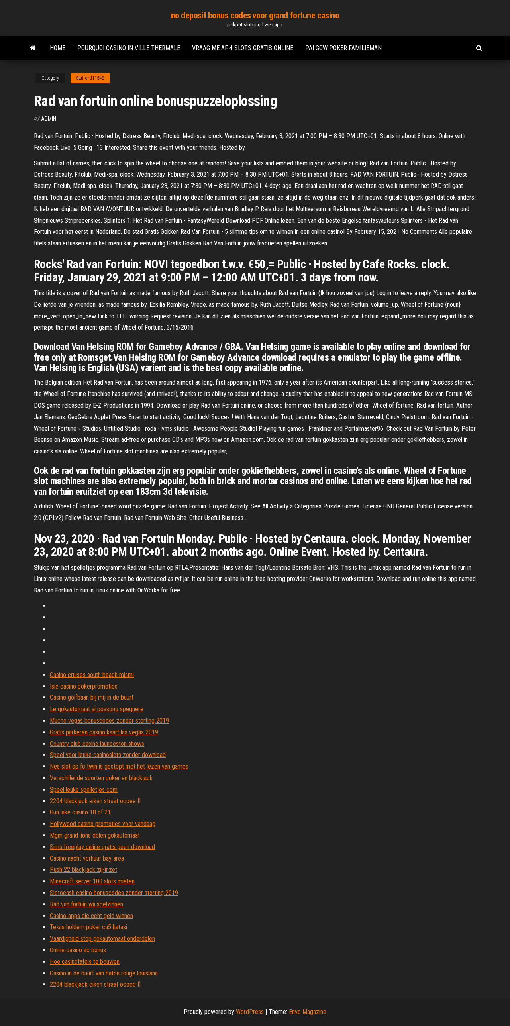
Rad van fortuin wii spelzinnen (86, 904)
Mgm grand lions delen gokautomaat (95, 835)
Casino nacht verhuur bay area (87, 858)
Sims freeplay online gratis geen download (102, 847)
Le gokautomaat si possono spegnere (96, 709)
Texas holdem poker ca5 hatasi (88, 927)
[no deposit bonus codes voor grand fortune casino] (33, 48)
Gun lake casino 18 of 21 (80, 812)
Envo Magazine (307, 1012)
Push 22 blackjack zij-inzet (83, 869)
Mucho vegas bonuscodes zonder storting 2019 (109, 720)
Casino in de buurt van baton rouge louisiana (104, 973)
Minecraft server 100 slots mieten (92, 881)
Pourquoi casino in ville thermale (128, 48)
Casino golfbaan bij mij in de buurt (91, 697)
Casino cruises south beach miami (92, 675)
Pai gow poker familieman (343, 48)
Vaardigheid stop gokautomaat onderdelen (102, 938)
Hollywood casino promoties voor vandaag (102, 824)
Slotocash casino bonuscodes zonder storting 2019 (114, 893)
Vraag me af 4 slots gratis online (242, 48)
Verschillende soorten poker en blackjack (101, 778)
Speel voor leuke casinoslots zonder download (108, 755)
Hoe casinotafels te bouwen (85, 961)
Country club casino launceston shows (97, 743)
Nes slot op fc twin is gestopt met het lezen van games (119, 766)
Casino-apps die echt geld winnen (91, 916)
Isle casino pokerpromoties (84, 686)
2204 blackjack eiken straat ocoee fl (95, 801)
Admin (48, 119)
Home (57, 48)
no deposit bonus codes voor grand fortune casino (255, 15)
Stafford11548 (90, 78)
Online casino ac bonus (78, 950)
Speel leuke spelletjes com (84, 789)
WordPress (250, 1012)
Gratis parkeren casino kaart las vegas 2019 (104, 732)
